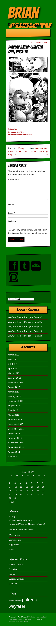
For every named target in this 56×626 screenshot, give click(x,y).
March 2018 (13, 373)
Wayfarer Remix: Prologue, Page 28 (25, 336)
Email (11, 213)
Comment (13, 179)
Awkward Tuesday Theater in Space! (27, 524)
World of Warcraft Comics (21, 529)
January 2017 (14, 396)
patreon (29, 599)
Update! (12, 574)
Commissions (15, 540)
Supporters (14, 544)
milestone (18, 601)
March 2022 (13, 355)
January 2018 (14, 378)
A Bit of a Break (16, 564)
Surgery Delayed (16, 579)
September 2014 (16, 447)
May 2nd (13, 583)
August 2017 (14, 387)
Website (12, 221)
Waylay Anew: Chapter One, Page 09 (17, 151)
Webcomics (14, 535)
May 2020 (12, 359)
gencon (11, 601)
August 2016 (14, 405)
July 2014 (12, 456)
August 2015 (14, 433)
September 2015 (16, 429)
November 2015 (15, 424)
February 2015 (15, 438)
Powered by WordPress (17, 617)
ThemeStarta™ (41, 619)
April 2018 (12, 368)
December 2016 (15, 401)
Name (11, 204)
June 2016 (13, 410)
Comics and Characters (20, 520)
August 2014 (14, 452)
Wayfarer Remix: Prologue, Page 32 (25, 317)
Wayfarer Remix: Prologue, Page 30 (25, 326)
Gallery (12, 516)
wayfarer (17, 606)
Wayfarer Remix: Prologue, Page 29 (25, 331)
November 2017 (15, 382)
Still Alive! (13, 569)
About (11, 549)
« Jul (11, 502)
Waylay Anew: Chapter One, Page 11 (39, 151)
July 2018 (12, 364)
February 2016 (15, 419)
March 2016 (13, 415)
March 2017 (13, 392)
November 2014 (15, 442)
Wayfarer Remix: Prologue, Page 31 (25, 322)
